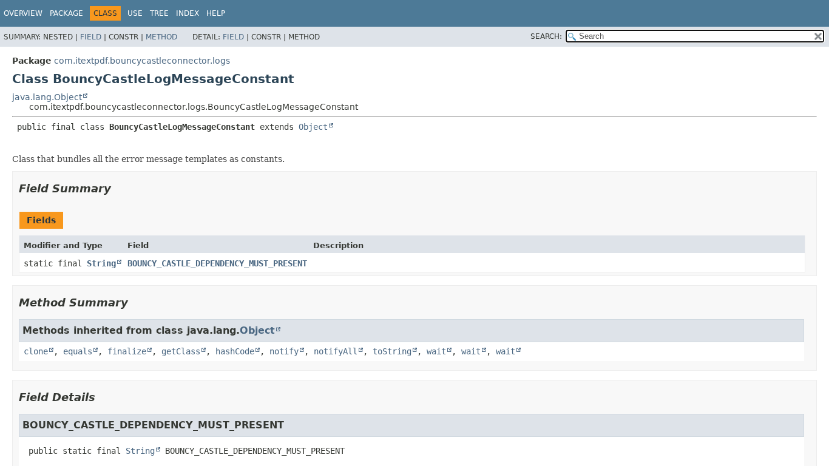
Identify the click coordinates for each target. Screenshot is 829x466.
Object (313, 127)
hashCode (234, 351)
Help (215, 13)
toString (392, 351)
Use (135, 13)
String (101, 263)
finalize (126, 351)
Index (187, 13)
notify (284, 351)
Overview (23, 13)
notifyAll (335, 351)
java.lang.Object (47, 97)
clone (36, 351)
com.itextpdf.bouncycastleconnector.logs (142, 61)
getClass (180, 351)
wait (436, 351)
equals (77, 351)
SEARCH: (546, 36)
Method (161, 37)
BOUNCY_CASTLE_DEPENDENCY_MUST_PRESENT (217, 263)
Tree (159, 13)
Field (90, 37)
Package (66, 13)
